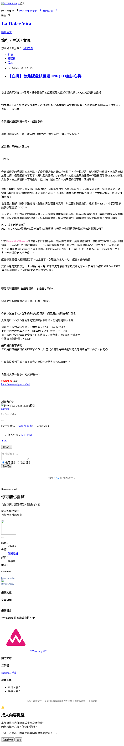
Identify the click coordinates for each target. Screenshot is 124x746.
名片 (10, 62)
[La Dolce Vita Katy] (2, 581)
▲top (4, 440)
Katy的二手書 (9, 673)
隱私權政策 (80, 701)
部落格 (12, 58)
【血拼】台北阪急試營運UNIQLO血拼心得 (45, 76)
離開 (18, 739)
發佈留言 (7, 466)
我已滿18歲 (8, 739)
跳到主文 (6, 32)
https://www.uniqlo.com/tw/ (15, 384)
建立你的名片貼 (7, 584)
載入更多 (7, 447)
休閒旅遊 (28, 48)
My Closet (26, 435)
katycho (5, 408)
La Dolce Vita (16, 24)
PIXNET (37, 701)
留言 (29, 426)
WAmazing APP (38, 651)
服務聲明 (92, 701)
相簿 (10, 54)
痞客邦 (22, 426)
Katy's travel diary (8, 578)
